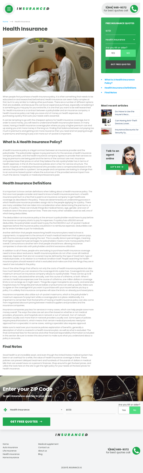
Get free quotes (121, 64)
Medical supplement (48, 444)
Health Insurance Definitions (120, 87)
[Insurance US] (71, 434)
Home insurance (11, 457)
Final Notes (111, 92)
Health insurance (11, 454)
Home (5, 22)
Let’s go (115, 167)
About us (42, 450)
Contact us (43, 447)
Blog (40, 454)
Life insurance (9, 450)
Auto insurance (10, 447)
